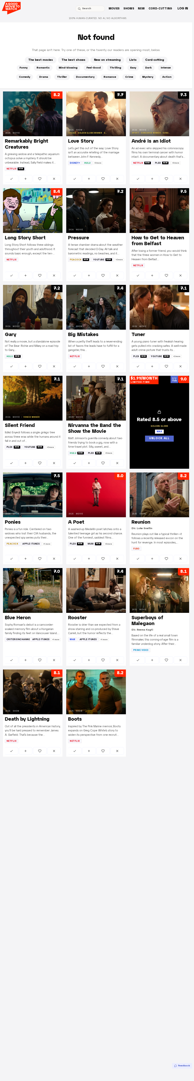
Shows (128, 9)
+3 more (97, 163)
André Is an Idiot (151, 141)
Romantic (43, 68)
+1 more (46, 544)
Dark (148, 68)
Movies (114, 9)
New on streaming (107, 60)
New (141, 9)
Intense (166, 68)
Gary (10, 334)
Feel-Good (93, 68)
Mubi (94, 543)
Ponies (13, 522)
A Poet (76, 522)
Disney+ (75, 163)
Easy (133, 68)
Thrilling (115, 68)
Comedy (24, 77)
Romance (110, 77)
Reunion (141, 522)
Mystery (147, 77)
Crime (129, 77)
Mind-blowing (68, 68)
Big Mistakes (83, 334)
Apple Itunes (31, 543)
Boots (75, 719)
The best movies (40, 60)
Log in (182, 8)
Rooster (77, 618)
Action (166, 77)
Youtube (102, 259)
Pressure (78, 238)
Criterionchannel (18, 639)
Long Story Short (25, 238)
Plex (161, 163)
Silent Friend (20, 425)
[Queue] (25, 179)
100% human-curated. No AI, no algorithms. (98, 18)
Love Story (81, 141)
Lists (133, 60)
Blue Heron (18, 618)
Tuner (138, 334)
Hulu (87, 163)
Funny (24, 68)
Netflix (15, 168)
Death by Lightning (27, 719)
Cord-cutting (160, 9)
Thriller (62, 77)
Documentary (85, 77)
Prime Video (141, 650)
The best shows (73, 60)
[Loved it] (40, 179)
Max (72, 639)
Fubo (136, 548)
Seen (11, 179)
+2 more (119, 260)
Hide (54, 179)
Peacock (79, 259)
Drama (43, 77)
